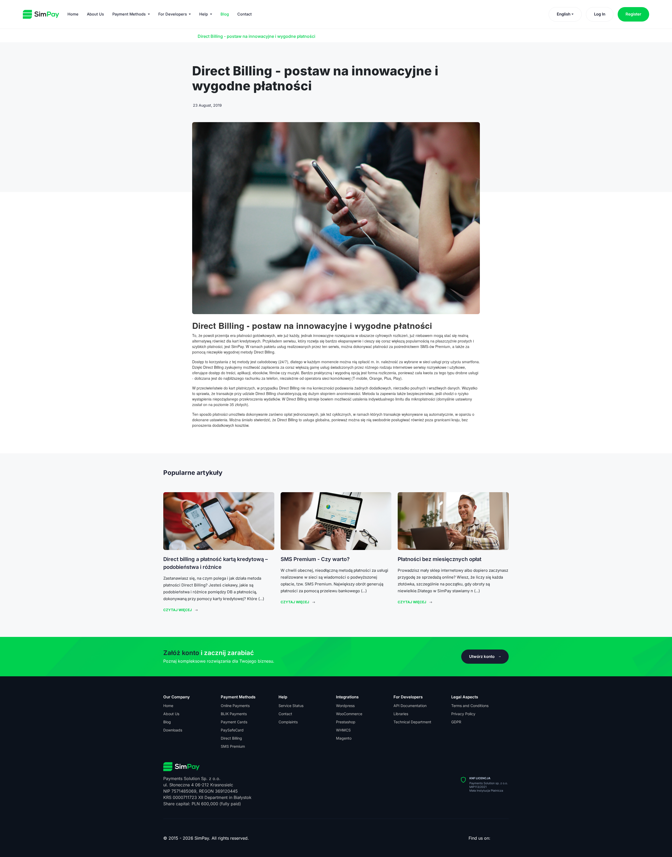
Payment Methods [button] (129, 14)
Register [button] (633, 14)
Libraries (400, 713)
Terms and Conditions (470, 705)
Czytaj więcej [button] (177, 610)
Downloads (172, 730)
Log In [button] (599, 14)
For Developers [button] (173, 14)
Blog (224, 14)
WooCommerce (349, 713)
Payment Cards (234, 722)
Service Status (291, 705)
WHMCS (343, 730)
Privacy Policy (463, 713)
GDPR (456, 722)
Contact (244, 14)
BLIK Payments (234, 713)
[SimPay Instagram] (499, 839)
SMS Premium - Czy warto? (315, 559)
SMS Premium (233, 746)
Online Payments (235, 705)
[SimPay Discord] (504, 839)
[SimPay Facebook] (494, 839)
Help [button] (204, 14)
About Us (95, 14)
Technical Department (412, 722)
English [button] (563, 14)
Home (72, 14)
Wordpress (345, 705)
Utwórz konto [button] (482, 656)
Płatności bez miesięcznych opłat (439, 559)
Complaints (288, 722)
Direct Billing (231, 738)
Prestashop (345, 722)
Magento (343, 738)
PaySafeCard (232, 730)
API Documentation (410, 705)
